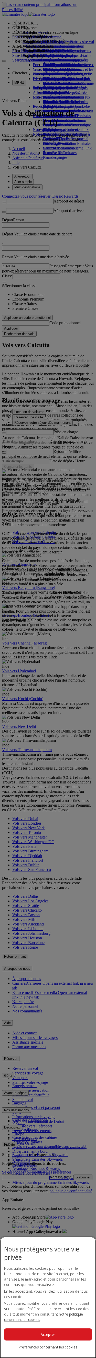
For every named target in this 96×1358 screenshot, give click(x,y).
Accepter (48, 1334)
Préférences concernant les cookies (48, 1347)
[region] (48, 1297)
